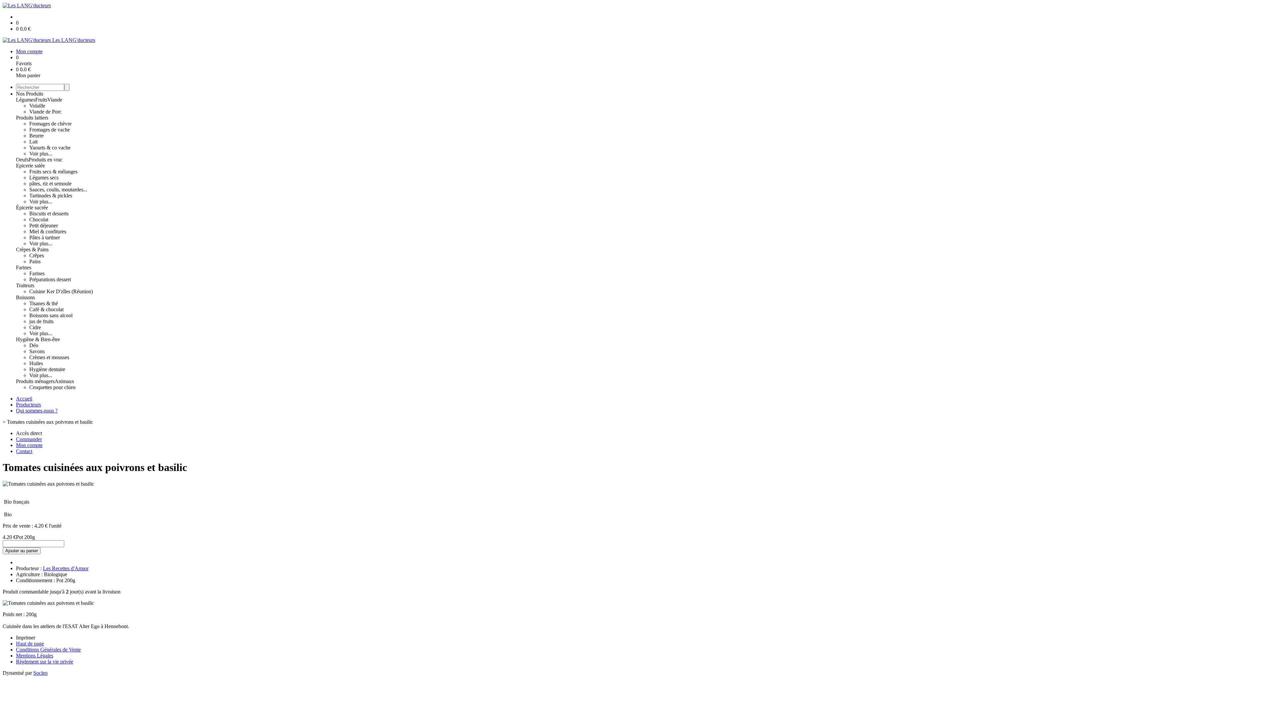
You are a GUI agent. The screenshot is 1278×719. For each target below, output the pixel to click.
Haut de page (30, 643)
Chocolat (38, 219)
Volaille (37, 106)
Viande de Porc (45, 112)
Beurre (36, 135)
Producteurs (28, 404)
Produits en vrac (46, 159)
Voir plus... (40, 153)
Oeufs (22, 159)
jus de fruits (41, 321)
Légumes (25, 100)
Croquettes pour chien (52, 387)
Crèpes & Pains (32, 249)
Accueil (24, 398)
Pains (35, 261)
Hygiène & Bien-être (38, 339)
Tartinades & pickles (50, 195)
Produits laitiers (32, 117)
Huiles (36, 363)
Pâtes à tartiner (44, 237)
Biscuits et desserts (49, 213)
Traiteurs (25, 285)
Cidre (35, 327)
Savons (37, 351)
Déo (33, 345)
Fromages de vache (49, 129)
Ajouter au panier (21, 550)
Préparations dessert (50, 279)
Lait (33, 141)
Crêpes (36, 255)
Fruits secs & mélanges (53, 171)
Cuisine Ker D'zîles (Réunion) (61, 291)
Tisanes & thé (43, 303)
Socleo (40, 673)
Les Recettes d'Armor (66, 568)
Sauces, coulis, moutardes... (58, 189)
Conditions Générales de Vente (48, 649)
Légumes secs (44, 177)
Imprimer (25, 637)
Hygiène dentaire (47, 369)
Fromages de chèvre (50, 123)
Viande (54, 100)
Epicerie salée (30, 165)
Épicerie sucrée (32, 207)
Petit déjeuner (43, 225)
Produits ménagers (35, 381)
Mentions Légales (34, 655)
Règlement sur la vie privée (44, 661)
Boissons (25, 297)
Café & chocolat (46, 309)
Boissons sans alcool (51, 315)
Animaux (64, 381)
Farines (23, 267)
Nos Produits (29, 94)
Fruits (41, 100)
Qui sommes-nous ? (37, 410)
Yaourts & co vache (50, 147)
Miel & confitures (47, 231)
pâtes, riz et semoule (50, 183)
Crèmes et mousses (49, 357)
